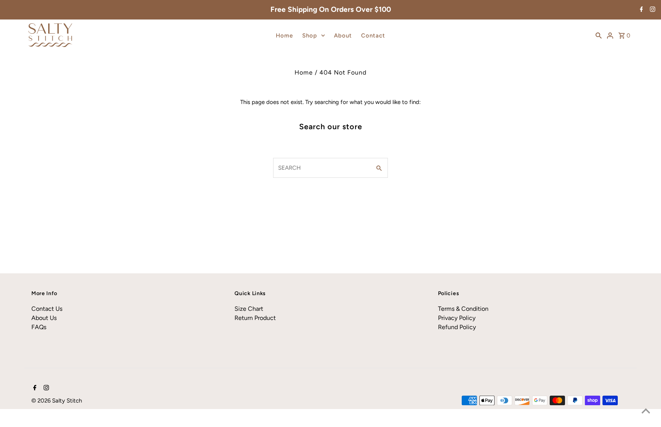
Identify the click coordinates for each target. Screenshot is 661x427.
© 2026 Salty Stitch (56, 400)
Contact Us (46, 308)
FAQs (38, 327)
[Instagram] (651, 10)
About (343, 35)
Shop (309, 35)
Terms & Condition (463, 308)
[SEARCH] (599, 35)
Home (284, 35)
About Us (44, 317)
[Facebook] (640, 10)
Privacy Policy (456, 317)
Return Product (255, 317)
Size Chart (248, 308)
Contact (373, 35)
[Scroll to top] (645, 411)
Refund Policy (457, 327)
